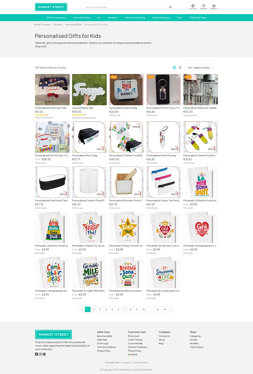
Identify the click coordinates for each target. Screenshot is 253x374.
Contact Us (164, 336)
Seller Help (102, 339)
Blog (161, 343)
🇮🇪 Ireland (132, 354)
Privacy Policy (103, 350)
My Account (133, 336)
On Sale (193, 339)
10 (143, 309)
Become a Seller (104, 336)
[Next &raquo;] (171, 309)
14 (165, 309)
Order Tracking (135, 339)
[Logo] (51, 7)
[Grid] (174, 68)
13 (158, 309)
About (162, 339)
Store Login (102, 343)
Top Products (196, 347)
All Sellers (194, 343)
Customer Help (135, 343)
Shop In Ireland (141, 362)
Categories (195, 336)
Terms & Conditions (106, 347)
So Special (126, 362)
